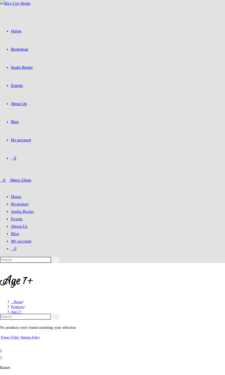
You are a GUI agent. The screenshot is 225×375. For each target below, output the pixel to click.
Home (16, 196)
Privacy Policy (10, 337)
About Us (19, 226)
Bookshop (20, 204)
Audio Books (22, 211)
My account (21, 241)
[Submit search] (55, 260)
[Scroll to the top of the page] (1, 343)
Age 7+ (16, 312)
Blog (15, 233)
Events (16, 219)
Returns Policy (30, 337)
